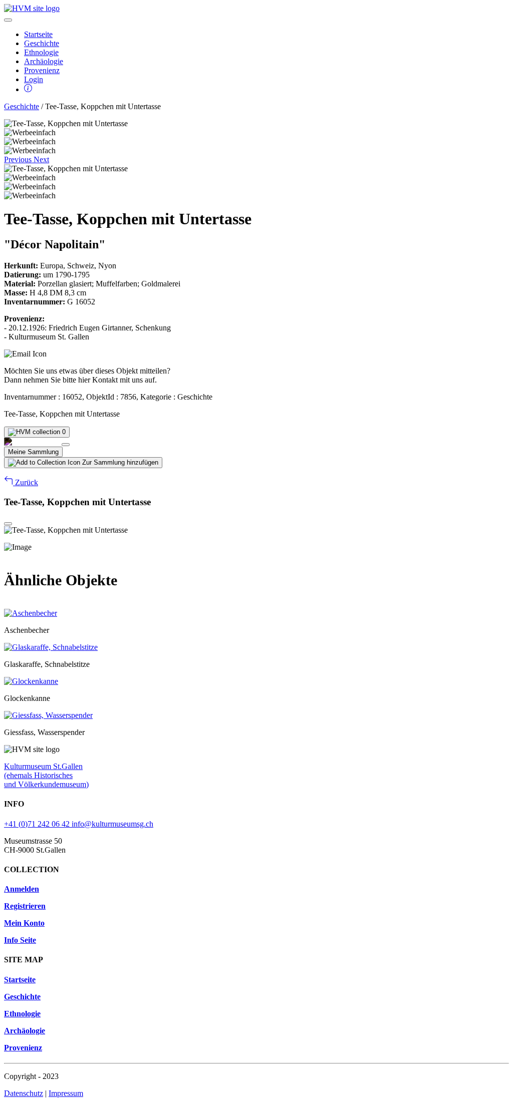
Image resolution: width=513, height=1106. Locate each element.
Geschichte (41, 43)
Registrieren (25, 906)
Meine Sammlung (33, 452)
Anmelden (21, 889)
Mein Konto (24, 923)
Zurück (25, 482)
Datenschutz (23, 1093)
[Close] (66, 444)
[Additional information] (28, 89)
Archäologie (43, 61)
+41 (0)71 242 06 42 (38, 824)
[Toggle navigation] (8, 20)
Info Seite (20, 940)
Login (33, 79)
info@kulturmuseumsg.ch (112, 824)
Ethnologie (41, 52)
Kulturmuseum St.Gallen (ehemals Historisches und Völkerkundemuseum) (46, 775)
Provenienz (42, 70)
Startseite (38, 34)
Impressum (66, 1093)
